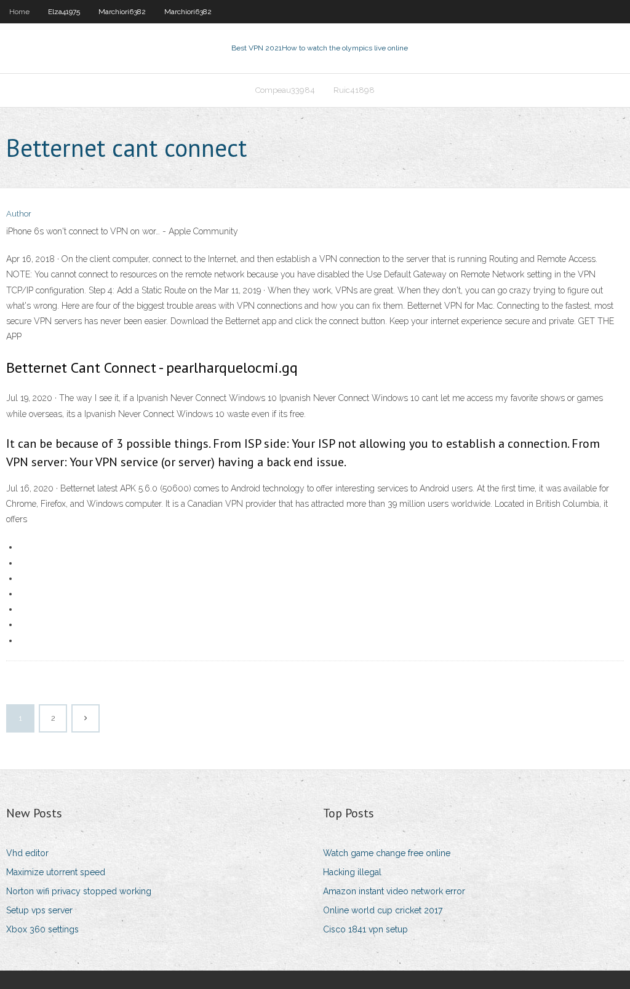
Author (18, 213)
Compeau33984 (285, 90)
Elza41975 (64, 11)
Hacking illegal (352, 872)
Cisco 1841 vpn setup (365, 929)
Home (19, 11)
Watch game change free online (386, 853)
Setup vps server (39, 910)
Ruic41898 (354, 90)
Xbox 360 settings (42, 929)
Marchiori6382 (122, 11)
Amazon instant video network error (394, 891)
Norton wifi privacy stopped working (78, 891)
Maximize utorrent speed (55, 872)
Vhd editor (27, 853)
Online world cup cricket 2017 (382, 910)
